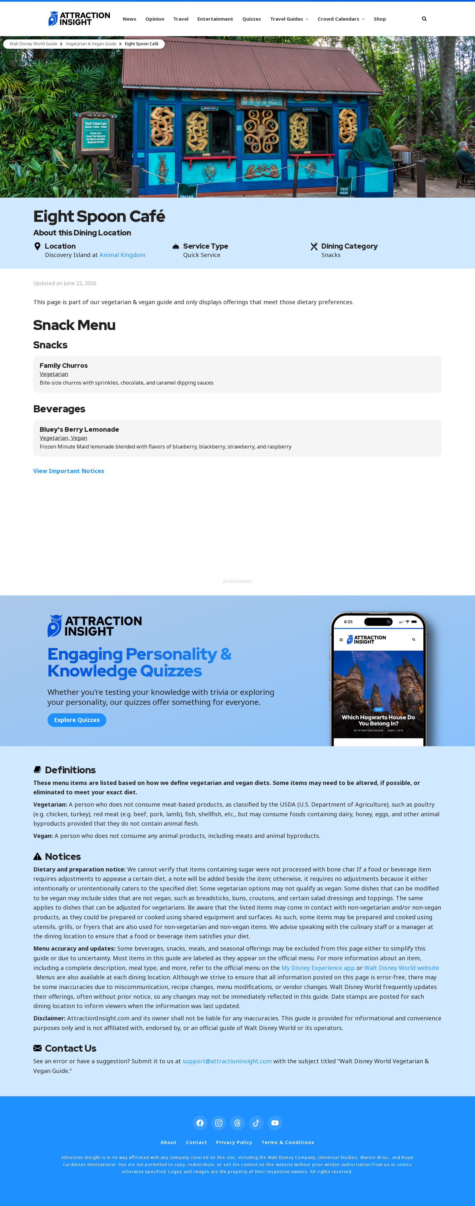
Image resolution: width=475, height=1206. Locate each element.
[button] (237, 117)
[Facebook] (200, 1123)
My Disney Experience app (318, 968)
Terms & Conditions (287, 1142)
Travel (180, 18)
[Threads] (237, 1123)
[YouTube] (275, 1123)
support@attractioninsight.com (227, 1061)
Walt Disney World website (401, 968)
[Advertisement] (237, 531)
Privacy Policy (234, 1142)
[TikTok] (256, 1123)
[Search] (424, 18)
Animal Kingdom (122, 255)
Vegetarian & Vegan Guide (91, 44)
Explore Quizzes (77, 720)
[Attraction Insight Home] (79, 18)
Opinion (154, 18)
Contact (196, 1142)
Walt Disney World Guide (33, 44)
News (129, 18)
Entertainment (215, 18)
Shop (380, 18)
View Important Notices (68, 471)
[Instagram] (218, 1123)
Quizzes (251, 18)
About (169, 1142)
